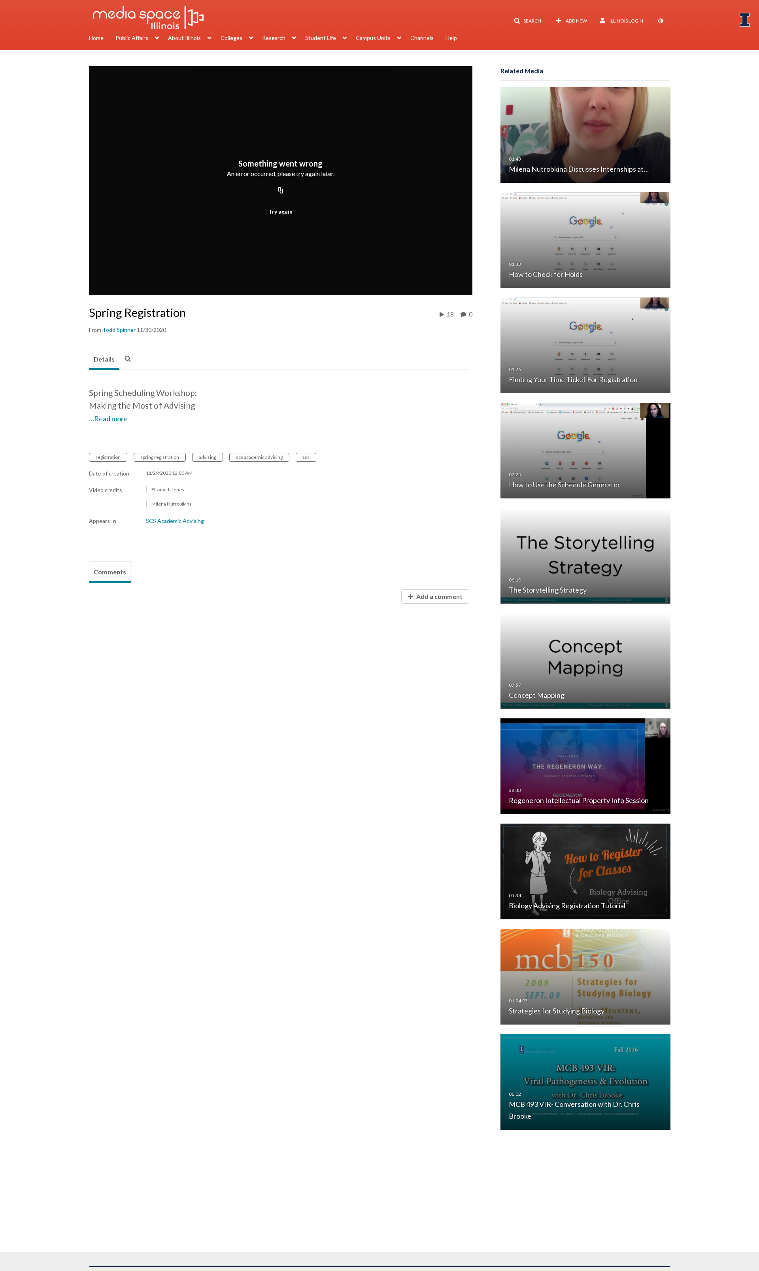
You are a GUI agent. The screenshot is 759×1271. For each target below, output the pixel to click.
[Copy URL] (280, 190)
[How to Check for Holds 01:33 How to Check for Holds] (585, 239)
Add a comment (439, 596)
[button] (527, 21)
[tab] (104, 359)
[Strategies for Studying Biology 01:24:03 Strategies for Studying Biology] (585, 976)
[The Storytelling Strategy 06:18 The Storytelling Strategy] (585, 555)
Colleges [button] (231, 37)
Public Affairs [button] (131, 37)
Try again (280, 211)
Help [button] (451, 37)
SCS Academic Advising (175, 520)
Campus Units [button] (373, 37)
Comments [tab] (110, 572)
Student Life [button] (320, 37)
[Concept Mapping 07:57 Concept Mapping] (585, 660)
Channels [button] (422, 37)
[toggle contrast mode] (660, 21)
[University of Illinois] (744, 20)
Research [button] (273, 37)
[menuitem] (102, 38)
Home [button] (96, 37)
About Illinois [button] (184, 37)
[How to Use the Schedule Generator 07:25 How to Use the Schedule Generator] (585, 450)
